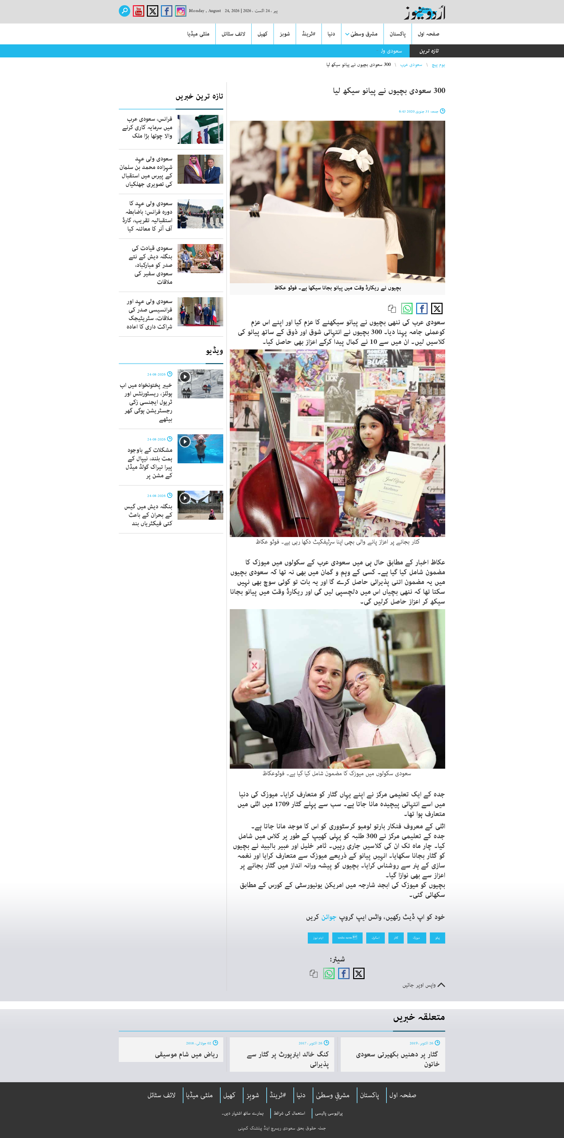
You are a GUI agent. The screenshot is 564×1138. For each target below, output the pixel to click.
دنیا (331, 34)
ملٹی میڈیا (198, 34)
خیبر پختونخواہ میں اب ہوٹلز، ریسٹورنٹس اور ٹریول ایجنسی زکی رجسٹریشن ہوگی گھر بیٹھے (146, 402)
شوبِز (252, 1095)
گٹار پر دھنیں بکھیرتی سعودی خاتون (398, 1059)
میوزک (417, 937)
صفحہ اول (428, 34)
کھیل (263, 34)
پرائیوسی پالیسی (329, 1113)
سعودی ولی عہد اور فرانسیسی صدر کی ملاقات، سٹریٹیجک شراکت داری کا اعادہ (149, 314)
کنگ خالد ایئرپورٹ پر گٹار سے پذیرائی (288, 1059)
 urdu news (347, 937)
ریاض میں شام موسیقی (186, 1054)
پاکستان (398, 34)
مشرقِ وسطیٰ (333, 1095)
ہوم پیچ (438, 64)
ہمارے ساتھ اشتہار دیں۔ (243, 1113)
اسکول (375, 937)
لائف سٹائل (233, 34)
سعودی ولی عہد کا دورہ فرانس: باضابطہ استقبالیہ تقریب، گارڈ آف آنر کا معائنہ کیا (147, 216)
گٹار (396, 937)
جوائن (329, 917)
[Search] (124, 11)
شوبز (285, 34)
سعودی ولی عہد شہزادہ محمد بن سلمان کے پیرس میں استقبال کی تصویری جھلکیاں (314, 51)
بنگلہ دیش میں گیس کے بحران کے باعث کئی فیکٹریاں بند (148, 515)
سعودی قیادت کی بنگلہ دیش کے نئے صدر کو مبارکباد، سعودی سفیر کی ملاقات (150, 265)
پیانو (437, 937)
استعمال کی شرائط (289, 1113)
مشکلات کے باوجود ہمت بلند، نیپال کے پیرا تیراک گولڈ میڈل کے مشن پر (149, 463)
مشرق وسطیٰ (364, 34)
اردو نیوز (318, 937)
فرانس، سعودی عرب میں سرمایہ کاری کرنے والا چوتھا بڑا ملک (147, 128)
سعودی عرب (411, 64)
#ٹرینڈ (309, 34)
